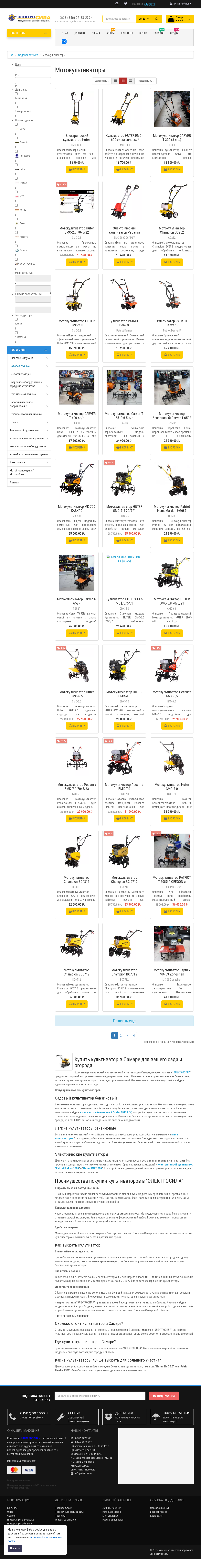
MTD (21, 196)
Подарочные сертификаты (69, 1511)
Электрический (23, 111)
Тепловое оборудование (24, 430)
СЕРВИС (143, 33)
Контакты (12, 1507)
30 (145, 80)
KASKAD (23, 182)
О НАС (65, 33)
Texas (22, 223)
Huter (22, 169)
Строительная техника (23, 394)
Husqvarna (24, 155)
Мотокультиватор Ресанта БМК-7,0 (124, 787)
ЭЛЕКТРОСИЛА (27, 263)
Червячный (20, 337)
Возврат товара (158, 1511)
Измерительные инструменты (27, 438)
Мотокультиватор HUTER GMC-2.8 (77, 323)
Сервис (11, 1515)
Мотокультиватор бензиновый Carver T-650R (172, 416)
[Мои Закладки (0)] (125, 3)
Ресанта (23, 237)
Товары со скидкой (65, 1519)
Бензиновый (21, 98)
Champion (24, 142)
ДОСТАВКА (79, 33)
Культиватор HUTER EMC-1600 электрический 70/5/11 (124, 139)
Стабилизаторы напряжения (26, 414)
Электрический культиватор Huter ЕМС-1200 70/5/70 (76, 139)
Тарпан (23, 250)
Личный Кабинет (111, 1507)
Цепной (18, 323)
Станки (14, 422)
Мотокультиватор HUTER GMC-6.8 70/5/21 (172, 601)
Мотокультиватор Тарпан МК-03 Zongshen (172, 972)
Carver (22, 128)
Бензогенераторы (20, 374)
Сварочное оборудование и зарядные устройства (26, 384)
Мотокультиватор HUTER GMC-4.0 (124, 694)
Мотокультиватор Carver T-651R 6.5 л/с (124, 416)
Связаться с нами (160, 1507)
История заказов (111, 1511)
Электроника (17, 462)
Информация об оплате (19, 1523)
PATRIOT (23, 209)
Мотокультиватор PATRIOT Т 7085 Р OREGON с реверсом (172, 881)
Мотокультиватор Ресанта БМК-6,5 (172, 694)
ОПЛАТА (96, 33)
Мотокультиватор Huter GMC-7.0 (172, 787)
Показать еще (124, 1020)
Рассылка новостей (112, 1519)
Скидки (174, 33)
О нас (10, 1511)
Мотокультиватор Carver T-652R (76, 601)
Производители (63, 1507)
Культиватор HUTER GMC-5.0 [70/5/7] (124, 601)
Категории (18, 33)
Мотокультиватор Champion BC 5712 (124, 879)
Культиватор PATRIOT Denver (124, 323)
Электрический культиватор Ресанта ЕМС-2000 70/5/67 (124, 232)
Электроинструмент (21, 358)
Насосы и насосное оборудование (21, 404)
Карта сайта (156, 1515)
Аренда (111, 33)
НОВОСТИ (158, 33)
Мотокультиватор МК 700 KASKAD (76, 508)
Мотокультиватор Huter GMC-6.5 (76, 694)
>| (134, 1035)
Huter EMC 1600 (92, 1168)
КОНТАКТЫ (127, 33)
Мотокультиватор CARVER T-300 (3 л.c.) (172, 137)
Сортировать (101, 80)
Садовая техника (20, 366)
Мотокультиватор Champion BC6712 (77, 972)
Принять (15, 1548)
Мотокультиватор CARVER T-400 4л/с (77, 416)
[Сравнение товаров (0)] (117, 3)
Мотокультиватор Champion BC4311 (77, 879)
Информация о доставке (20, 1519)
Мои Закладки (110, 1515)
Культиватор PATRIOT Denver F (171, 323)
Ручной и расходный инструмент (29, 454)
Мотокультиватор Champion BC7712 (124, 972)
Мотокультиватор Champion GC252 (172, 230)
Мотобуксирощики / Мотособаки (22, 472)
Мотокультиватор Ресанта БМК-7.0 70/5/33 (77, 787)
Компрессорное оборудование (28, 446)
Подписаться (166, 1395)
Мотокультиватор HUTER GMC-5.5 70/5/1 (124, 508)
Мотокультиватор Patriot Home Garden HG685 (172, 508)
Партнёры (60, 1515)
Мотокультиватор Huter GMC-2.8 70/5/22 (76, 230)
